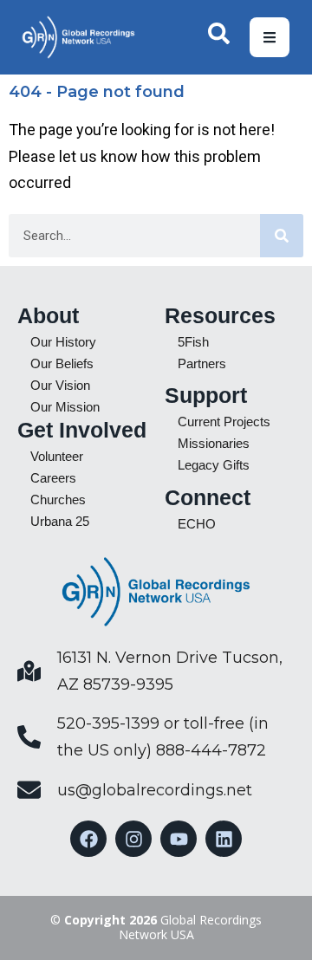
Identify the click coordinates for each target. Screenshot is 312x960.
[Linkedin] (223, 839)
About (48, 315)
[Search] (281, 235)
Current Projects (224, 421)
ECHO (197, 523)
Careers (53, 477)
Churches (58, 499)
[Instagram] (133, 839)
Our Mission (65, 406)
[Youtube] (178, 839)
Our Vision (60, 385)
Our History (63, 341)
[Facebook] (88, 839)
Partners (202, 363)
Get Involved (81, 430)
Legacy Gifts (214, 464)
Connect (207, 497)
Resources (220, 315)
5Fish (193, 341)
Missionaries (214, 443)
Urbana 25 (59, 521)
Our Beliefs (62, 363)
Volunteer (56, 456)
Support (206, 395)
